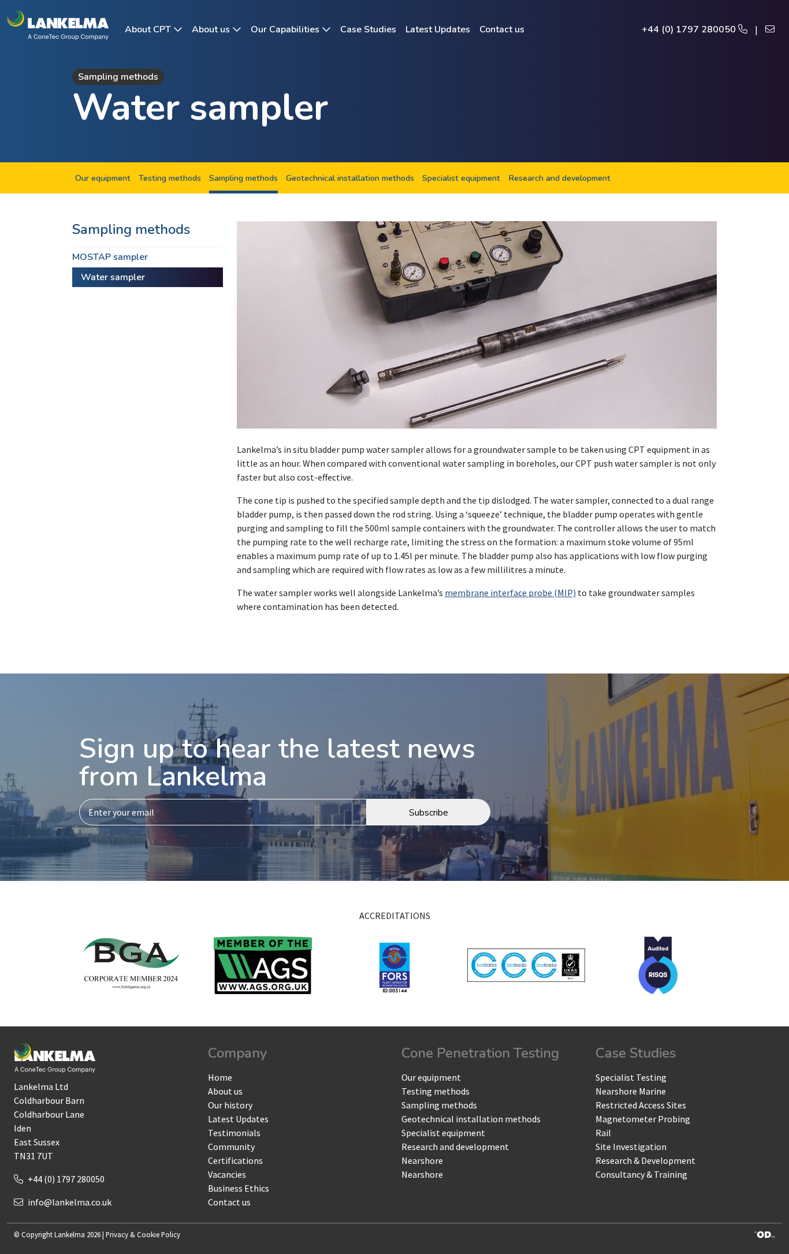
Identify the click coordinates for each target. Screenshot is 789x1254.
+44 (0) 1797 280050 (690, 29)
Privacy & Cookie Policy (143, 1234)
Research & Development (645, 1160)
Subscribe (428, 812)
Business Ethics (238, 1188)
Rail (603, 1132)
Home (220, 1077)
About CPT (149, 29)
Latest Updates (437, 29)
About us (212, 29)
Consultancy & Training (641, 1174)
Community (231, 1146)
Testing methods (170, 178)
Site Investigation (631, 1146)
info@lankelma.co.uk (69, 1202)
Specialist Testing (631, 1077)
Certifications (235, 1160)
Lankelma (69, 1234)
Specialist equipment (461, 178)
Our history (230, 1105)
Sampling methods (243, 178)
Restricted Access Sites (641, 1105)
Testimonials (234, 1132)
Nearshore (422, 1160)
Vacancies (227, 1174)
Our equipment (103, 178)
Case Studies (368, 29)
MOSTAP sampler (110, 257)
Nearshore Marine (631, 1091)
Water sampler (113, 277)
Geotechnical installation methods (350, 178)
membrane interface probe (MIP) (510, 592)
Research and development (559, 178)
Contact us (501, 29)
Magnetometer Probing (643, 1119)
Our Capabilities (286, 29)
